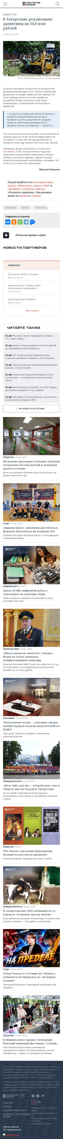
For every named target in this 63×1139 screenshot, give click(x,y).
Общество (10, 14)
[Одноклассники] (13, 221)
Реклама (7, 1107)
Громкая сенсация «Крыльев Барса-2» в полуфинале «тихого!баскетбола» (31, 533)
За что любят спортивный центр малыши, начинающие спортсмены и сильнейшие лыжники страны (31, 792)
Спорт (6, 523)
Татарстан (40, 207)
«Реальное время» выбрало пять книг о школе (28, 854)
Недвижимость (11, 586)
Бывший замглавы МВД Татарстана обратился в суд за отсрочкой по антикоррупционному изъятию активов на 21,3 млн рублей (30, 661)
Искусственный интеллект (22, 301)
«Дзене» (36, 195)
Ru (34, 1102)
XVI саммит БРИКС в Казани (23, 276)
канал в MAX (42, 185)
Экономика (9, 718)
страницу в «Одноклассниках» (27, 189)
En (39, 1102)
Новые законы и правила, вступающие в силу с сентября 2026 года (28, 595)
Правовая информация (14, 1110)
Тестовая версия (12, 1129)
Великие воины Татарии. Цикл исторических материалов (24, 288)
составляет (9, 151)
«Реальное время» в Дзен (30, 235)
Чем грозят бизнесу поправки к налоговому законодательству (31, 729)
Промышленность (12, 781)
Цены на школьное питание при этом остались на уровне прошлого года (31, 468)
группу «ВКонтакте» (20, 185)
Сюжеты (14, 265)
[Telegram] (26, 221)
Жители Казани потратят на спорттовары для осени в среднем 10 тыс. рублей (31, 389)
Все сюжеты (32, 310)
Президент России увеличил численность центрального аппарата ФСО (31, 398)
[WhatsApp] (20, 221)
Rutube (23, 195)
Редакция (8, 1103)
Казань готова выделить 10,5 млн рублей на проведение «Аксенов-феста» (30, 347)
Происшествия (11, 649)
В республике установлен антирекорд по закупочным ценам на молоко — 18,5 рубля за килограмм (31, 916)
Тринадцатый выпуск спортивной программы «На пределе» (29, 980)
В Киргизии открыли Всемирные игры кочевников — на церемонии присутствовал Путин (29, 377)
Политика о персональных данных (16, 1115)
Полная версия (11, 1126)
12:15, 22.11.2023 (10, 34)
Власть (25, 207)
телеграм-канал (43, 182)
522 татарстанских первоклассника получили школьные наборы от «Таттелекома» (30, 357)
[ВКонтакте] (7, 221)
